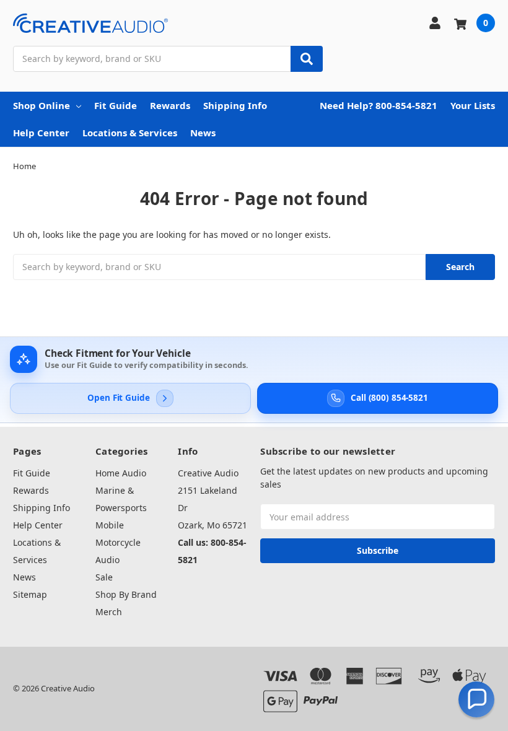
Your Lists (472, 105)
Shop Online (41, 105)
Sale (104, 577)
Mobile (109, 525)
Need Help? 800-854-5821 (378, 105)
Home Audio (120, 473)
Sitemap (30, 594)
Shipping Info (235, 105)
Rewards (170, 105)
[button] (476, 699)
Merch (108, 612)
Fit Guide (115, 105)
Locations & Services (129, 132)
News (203, 132)
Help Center (41, 132)
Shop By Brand (126, 594)
